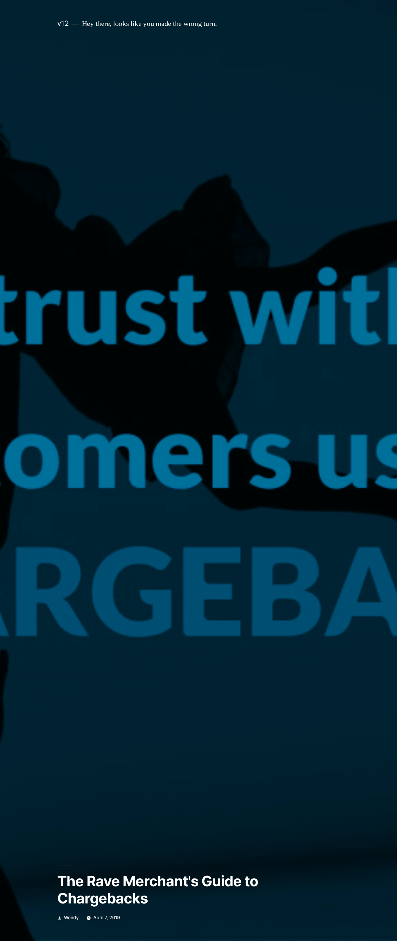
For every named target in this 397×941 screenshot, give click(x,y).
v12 (63, 23)
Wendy (71, 917)
